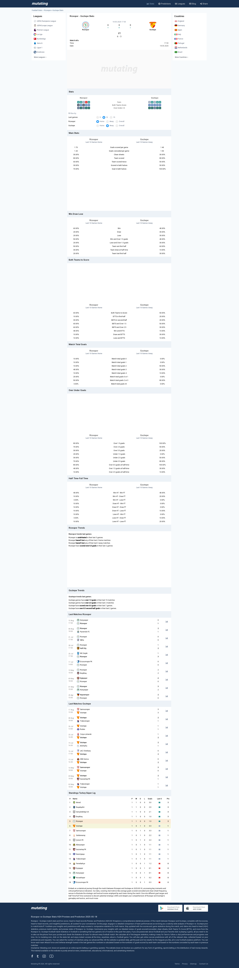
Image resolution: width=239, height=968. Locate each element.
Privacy (185, 964)
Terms (177, 964)
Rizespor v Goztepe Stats (53, 10)
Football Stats (37, 10)
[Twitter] (40, 956)
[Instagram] (46, 956)
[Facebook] (34, 956)
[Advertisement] (119, 69)
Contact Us (203, 964)
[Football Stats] (40, 4)
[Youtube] (52, 956)
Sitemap (193, 964)
